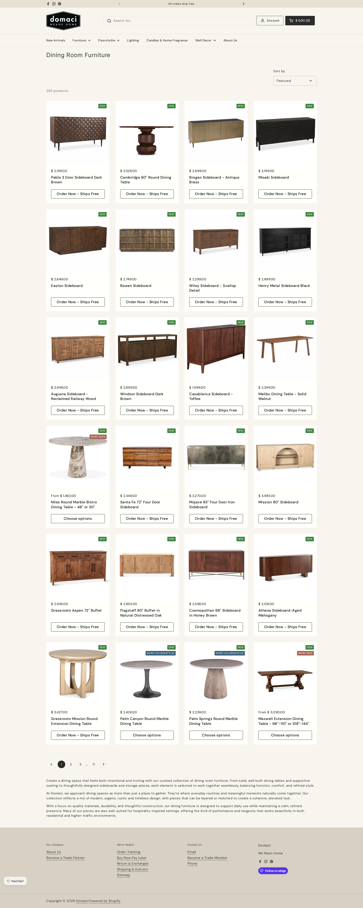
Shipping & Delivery (132, 869)
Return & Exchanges (133, 863)
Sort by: (279, 71)
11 (95, 764)
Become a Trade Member (207, 858)
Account (273, 20)
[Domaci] (63, 20)
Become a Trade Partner (65, 858)
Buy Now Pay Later (132, 858)
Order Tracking (128, 852)
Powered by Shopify (104, 901)
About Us (53, 852)
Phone (193, 863)
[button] (300, 20)
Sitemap (123, 875)
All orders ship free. (181, 3)
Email (192, 852)
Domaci (82, 901)
